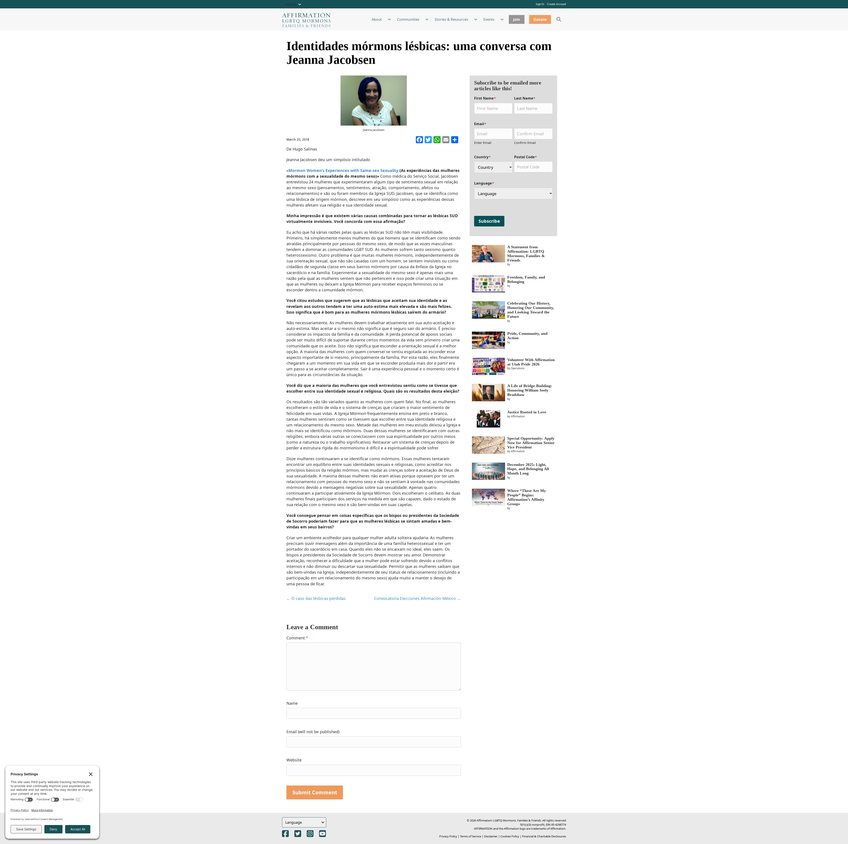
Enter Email (482, 142)
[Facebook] (419, 140)
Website (294, 760)
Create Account (556, 4)
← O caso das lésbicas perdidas (316, 598)
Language (291, 4)
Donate (540, 19)
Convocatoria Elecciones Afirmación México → (417, 598)
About (377, 19)
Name (292, 703)
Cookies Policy (509, 836)
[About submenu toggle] (389, 19)
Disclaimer (491, 836)
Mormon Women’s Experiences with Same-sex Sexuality (343, 170)
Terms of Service (470, 836)
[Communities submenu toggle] (426, 19)
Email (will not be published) (312, 731)
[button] (300, 4)
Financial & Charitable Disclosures (544, 836)
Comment (297, 638)
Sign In (540, 4)
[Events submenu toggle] (502, 19)
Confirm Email (525, 142)
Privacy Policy (448, 836)
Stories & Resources (451, 19)
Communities (408, 19)
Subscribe (489, 221)
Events (488, 19)
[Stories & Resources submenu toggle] (475, 19)
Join (516, 19)
